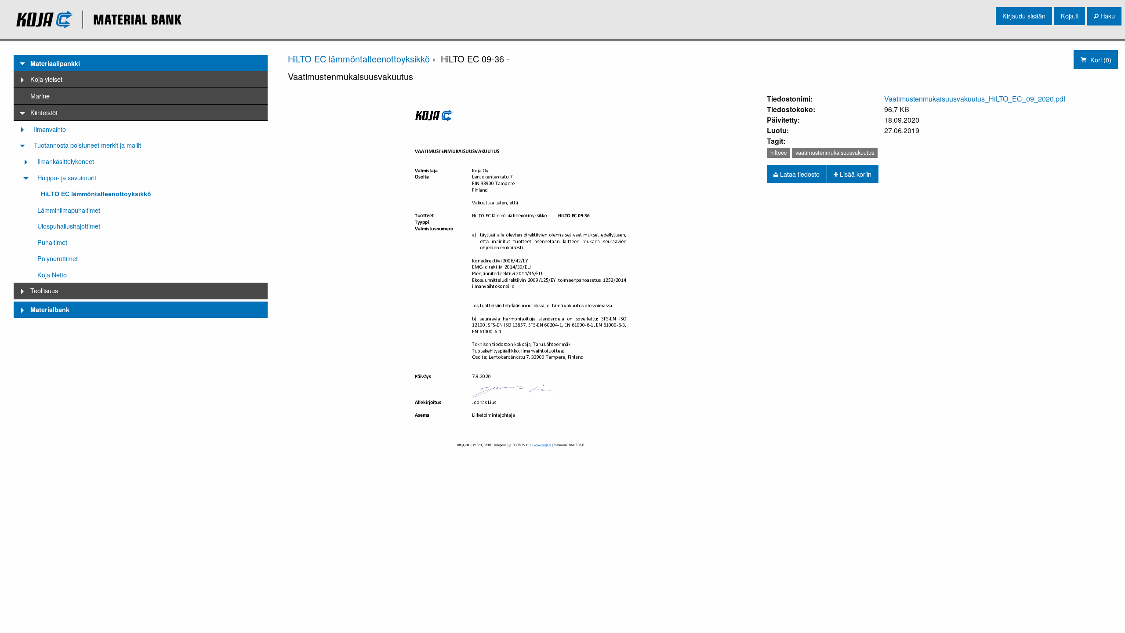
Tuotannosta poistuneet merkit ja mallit (87, 144)
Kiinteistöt (44, 112)
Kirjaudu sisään (1023, 15)
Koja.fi (1069, 15)
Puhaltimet (52, 242)
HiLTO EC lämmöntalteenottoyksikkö (96, 193)
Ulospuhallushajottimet (68, 225)
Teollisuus (44, 290)
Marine (40, 95)
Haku (1107, 15)
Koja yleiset (46, 79)
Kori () (1100, 59)
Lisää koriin (854, 173)
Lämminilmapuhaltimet (68, 210)
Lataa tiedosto (799, 173)
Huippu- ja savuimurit (66, 177)
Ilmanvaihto (50, 129)
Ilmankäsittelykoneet (65, 161)
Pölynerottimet (57, 258)
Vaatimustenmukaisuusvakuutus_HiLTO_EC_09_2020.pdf (974, 99)
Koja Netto (52, 274)
